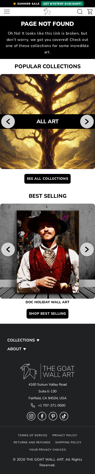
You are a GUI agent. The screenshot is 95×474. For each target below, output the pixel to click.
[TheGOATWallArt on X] (64, 419)
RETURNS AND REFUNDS (32, 442)
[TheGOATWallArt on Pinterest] (53, 419)
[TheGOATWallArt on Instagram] (31, 419)
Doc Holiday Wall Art (47, 302)
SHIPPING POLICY (68, 442)
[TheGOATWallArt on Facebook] (42, 419)
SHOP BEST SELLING (47, 313)
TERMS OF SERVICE (33, 435)
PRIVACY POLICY (64, 435)
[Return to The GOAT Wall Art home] (47, 11)
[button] (47, 3)
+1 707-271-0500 (51, 405)
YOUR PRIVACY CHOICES (47, 450)
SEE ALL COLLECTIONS (47, 178)
